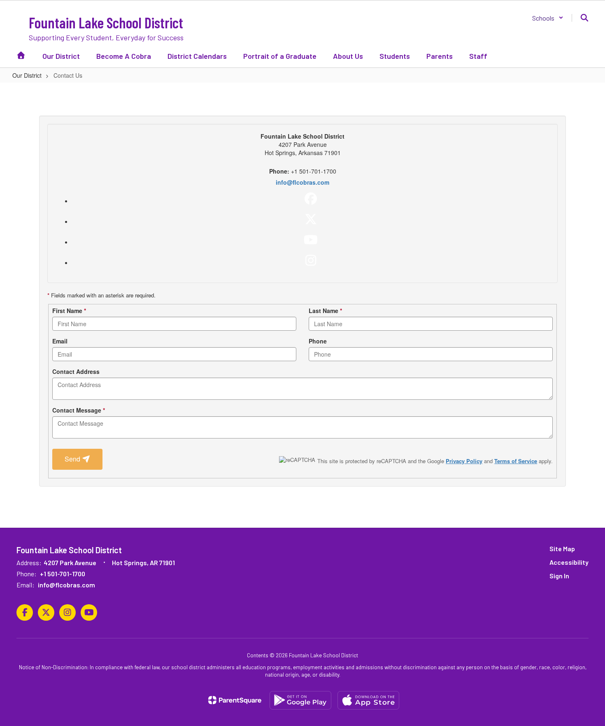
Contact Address (76, 371)
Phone (318, 341)
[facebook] (310, 198)
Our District (27, 75)
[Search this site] (584, 18)
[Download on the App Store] (368, 700)
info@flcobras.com (302, 182)
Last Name (325, 310)
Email (59, 341)
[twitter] (310, 219)
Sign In (559, 576)
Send (73, 459)
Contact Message (78, 410)
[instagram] (310, 260)
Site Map (562, 548)
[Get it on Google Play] (300, 700)
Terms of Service (515, 461)
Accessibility (569, 562)
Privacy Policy (464, 461)
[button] (547, 18)
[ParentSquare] (234, 700)
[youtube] (310, 240)
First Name (69, 310)
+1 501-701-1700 (62, 574)
